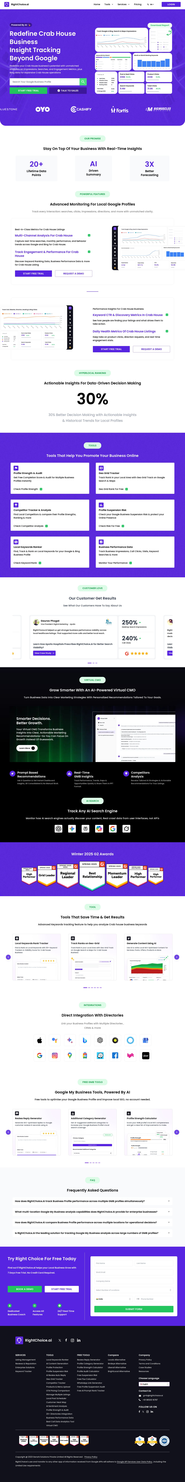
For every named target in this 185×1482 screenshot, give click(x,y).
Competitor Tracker (56, 1383)
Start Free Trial (28, 90)
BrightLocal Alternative (119, 1371)
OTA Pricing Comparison (58, 1390)
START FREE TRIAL (33, 273)
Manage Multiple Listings (58, 1394)
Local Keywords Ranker (57, 1359)
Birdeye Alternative (117, 1363)
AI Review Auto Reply (56, 1375)
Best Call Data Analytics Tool (60, 1421)
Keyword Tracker (23, 1371)
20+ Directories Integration (59, 1414)
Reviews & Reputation (25, 1363)
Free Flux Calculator (86, 1379)
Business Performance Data (60, 1417)
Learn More (24, 748)
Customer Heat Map (56, 1402)
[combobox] (150, 4)
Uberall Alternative (117, 1367)
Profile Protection (54, 1367)
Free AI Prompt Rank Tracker (91, 1390)
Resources (144, 1371)
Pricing (137, 4)
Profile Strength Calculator (90, 1367)
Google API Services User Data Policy (134, 1461)
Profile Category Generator (90, 1363)
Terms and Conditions (149, 1363)
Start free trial (61, 1289)
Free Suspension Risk (87, 1375)
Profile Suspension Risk (57, 1371)
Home (97, 4)
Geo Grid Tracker (54, 1379)
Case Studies (145, 1367)
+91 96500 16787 (150, 1399)
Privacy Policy (145, 1359)
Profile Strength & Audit (57, 1410)
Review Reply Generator (88, 1359)
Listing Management (25, 1359)
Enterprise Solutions (25, 1367)
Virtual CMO (52, 1425)
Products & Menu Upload (58, 1386)
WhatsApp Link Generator (89, 1383)
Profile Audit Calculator (88, 1371)
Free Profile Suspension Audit (91, 1386)
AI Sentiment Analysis (56, 1406)
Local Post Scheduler (56, 1398)
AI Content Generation (57, 1363)
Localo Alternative (116, 1359)
